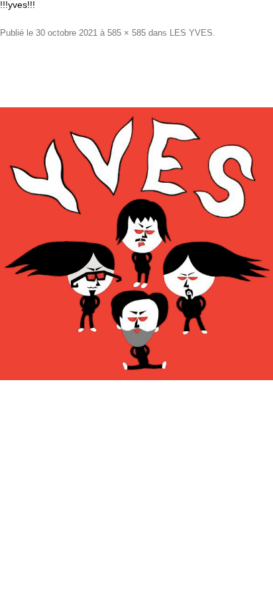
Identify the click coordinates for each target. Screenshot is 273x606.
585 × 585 (126, 33)
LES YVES (191, 33)
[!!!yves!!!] (136, 243)
